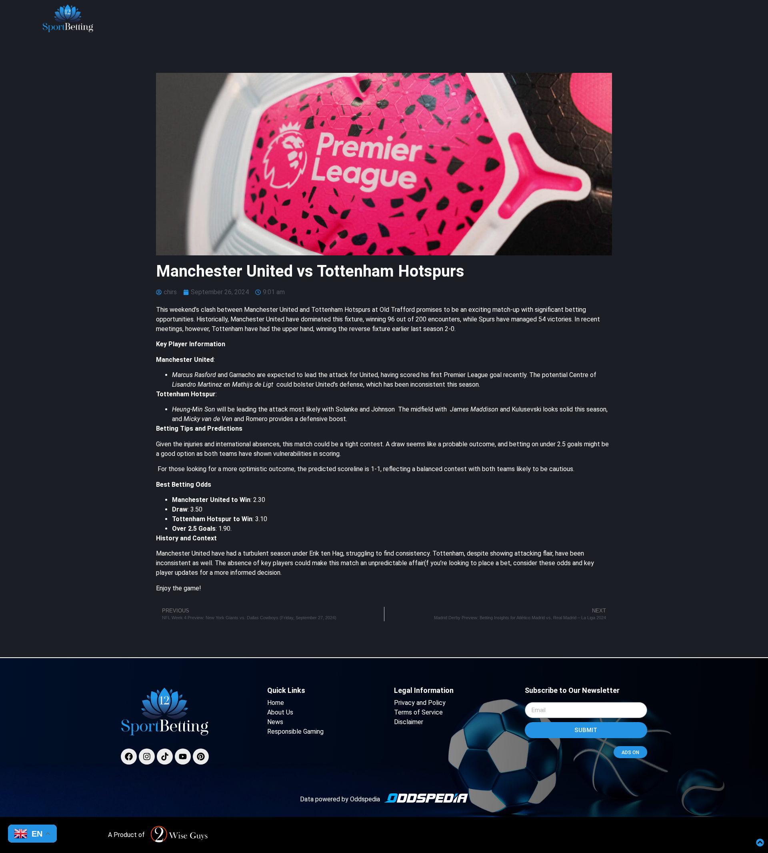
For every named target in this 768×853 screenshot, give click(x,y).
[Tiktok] (165, 757)
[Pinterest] (201, 757)
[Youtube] (183, 757)
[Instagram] (147, 757)
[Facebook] (129, 757)
